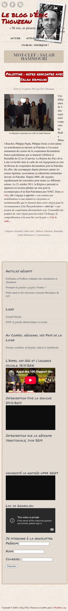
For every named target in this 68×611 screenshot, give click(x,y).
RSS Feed (20, 5)
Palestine (48, 231)
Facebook (12, 5)
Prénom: (12, 543)
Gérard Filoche (13, 316)
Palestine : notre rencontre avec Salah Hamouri (34, 76)
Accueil (15, 38)
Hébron (39, 231)
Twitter (5, 5)
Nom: (10, 551)
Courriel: (13, 559)
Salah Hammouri (26, 234)
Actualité (32, 38)
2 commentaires (42, 234)
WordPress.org (60, 607)
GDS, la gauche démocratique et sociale (26, 322)
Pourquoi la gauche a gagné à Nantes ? (26, 287)
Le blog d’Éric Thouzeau (25, 18)
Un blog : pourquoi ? (35, 45)
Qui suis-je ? (52, 38)
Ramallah (58, 231)
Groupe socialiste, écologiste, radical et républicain (32, 347)
